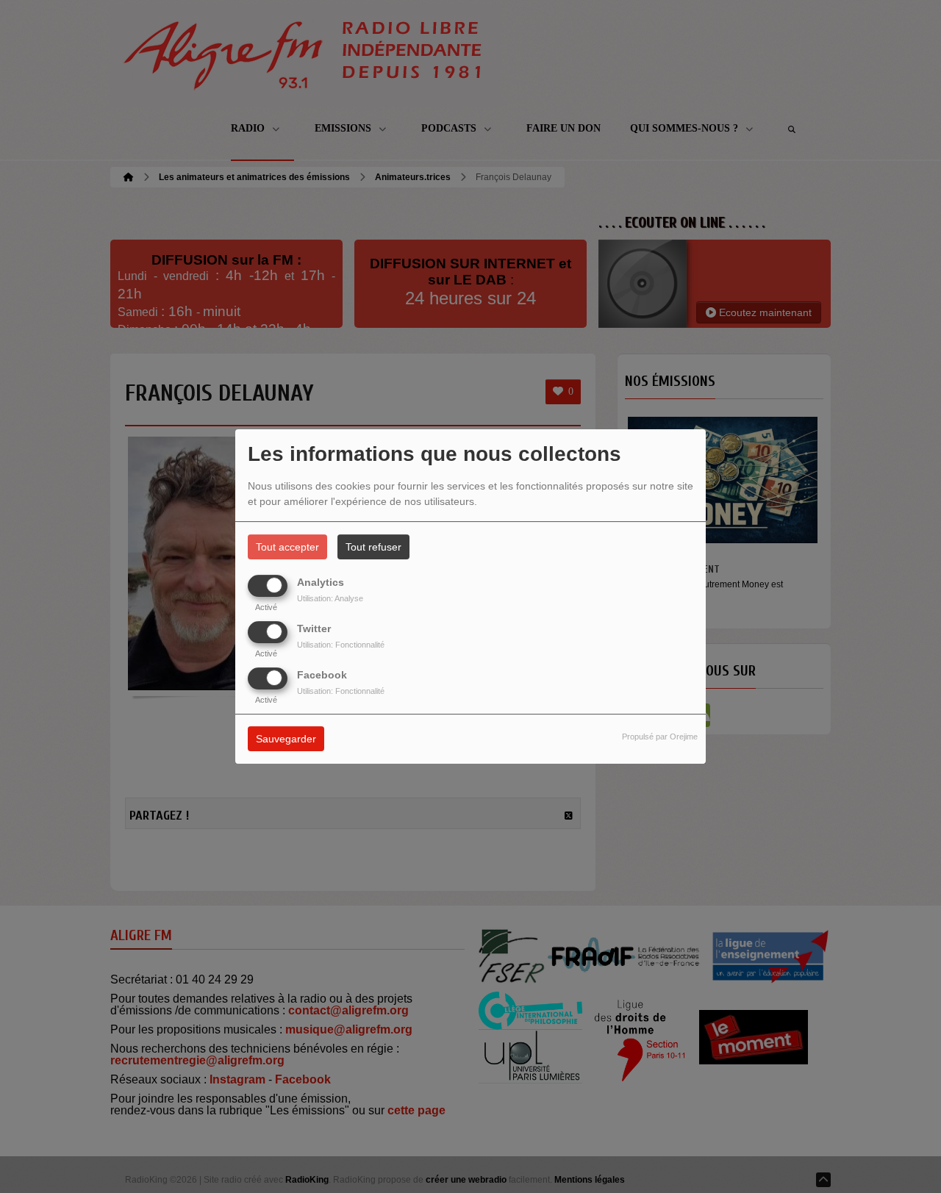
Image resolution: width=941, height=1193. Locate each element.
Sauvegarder (286, 739)
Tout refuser (373, 547)
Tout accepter (287, 547)
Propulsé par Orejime (660, 737)
